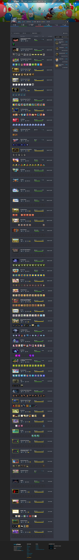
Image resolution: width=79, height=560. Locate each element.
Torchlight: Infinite (24, 330)
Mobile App (28, 546)
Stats (58, 36)
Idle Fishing (23, 169)
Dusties (22, 309)
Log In (67, 1)
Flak (21, 380)
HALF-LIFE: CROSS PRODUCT (25, 249)
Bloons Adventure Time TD (25, 99)
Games (22, 1)
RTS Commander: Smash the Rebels (26, 320)
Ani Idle (22, 430)
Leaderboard (35, 1)
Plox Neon (22, 350)
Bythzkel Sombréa (24, 520)
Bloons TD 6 (23, 269)
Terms (28, 556)
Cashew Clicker (23, 199)
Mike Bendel (19, 547)
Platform (35, 33)
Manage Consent (29, 553)
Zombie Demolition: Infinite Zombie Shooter (26, 39)
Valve (22, 550)
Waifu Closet (23, 189)
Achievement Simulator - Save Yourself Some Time (26, 450)
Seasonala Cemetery (24, 470)
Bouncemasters (23, 370)
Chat (42, 1)
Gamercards (30, 1)
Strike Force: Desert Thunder (26, 69)
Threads (37, 545)
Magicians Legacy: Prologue (26, 400)
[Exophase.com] (15, 1)
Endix (21, 530)
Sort (25, 33)
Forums (25, 1)
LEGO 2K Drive (23, 159)
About (28, 549)
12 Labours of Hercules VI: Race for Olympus (26, 360)
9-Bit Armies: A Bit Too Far (25, 129)
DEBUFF (22, 480)
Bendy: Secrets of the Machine (26, 149)
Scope (22, 239)
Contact (28, 550)
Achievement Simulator (25, 440)
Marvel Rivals (23, 219)
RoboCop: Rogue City (24, 460)
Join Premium (29, 557)
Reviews (39, 1)
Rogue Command (24, 139)
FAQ (27, 545)
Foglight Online (23, 490)
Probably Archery (24, 209)
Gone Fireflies (23, 89)
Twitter (37, 546)
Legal (28, 552)
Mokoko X (22, 279)
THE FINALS (23, 119)
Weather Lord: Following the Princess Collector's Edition (26, 300)
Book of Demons (24, 229)
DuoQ (22, 420)
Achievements (65, 36)
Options (66, 33)
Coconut (22, 179)
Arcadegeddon (23, 259)
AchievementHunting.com (40, 549)
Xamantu (18, 549)
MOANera (22, 340)
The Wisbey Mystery (24, 109)
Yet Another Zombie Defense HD (26, 49)
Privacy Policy (29, 554)
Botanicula (22, 410)
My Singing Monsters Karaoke (26, 59)
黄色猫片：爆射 (23, 510)
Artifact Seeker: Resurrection (26, 390)
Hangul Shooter (23, 500)
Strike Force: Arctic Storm (25, 79)
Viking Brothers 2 (24, 289)
